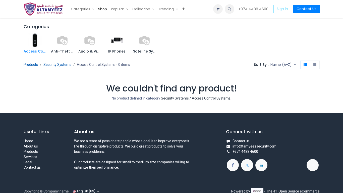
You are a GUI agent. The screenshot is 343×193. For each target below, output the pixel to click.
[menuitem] (82, 9)
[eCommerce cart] (218, 9)
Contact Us (306, 8)
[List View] (315, 65)
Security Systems (57, 65)
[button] (229, 9)
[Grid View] (305, 65)
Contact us (32, 167)
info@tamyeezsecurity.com (254, 146)
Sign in (282, 8)
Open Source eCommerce (299, 191)
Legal (28, 162)
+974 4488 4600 (253, 9)
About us (31, 146)
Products (31, 65)
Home (28, 141)
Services (30, 157)
